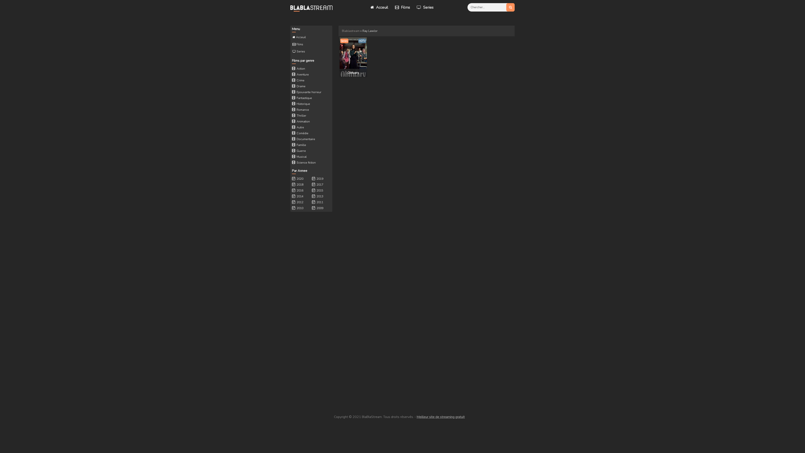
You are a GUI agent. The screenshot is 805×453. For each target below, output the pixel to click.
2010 (299, 208)
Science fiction (306, 163)
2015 (319, 191)
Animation (303, 122)
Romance (302, 110)
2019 (319, 179)
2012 (299, 202)
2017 (319, 185)
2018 (299, 185)
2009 (319, 208)
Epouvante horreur (308, 92)
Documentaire (305, 139)
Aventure (302, 75)
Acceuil (381, 7)
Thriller (301, 116)
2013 (319, 196)
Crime (300, 80)
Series (428, 7)
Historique (303, 104)
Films (405, 7)
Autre (300, 127)
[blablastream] (313, 7)
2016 (299, 191)
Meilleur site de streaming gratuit (441, 417)
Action (300, 69)
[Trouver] (510, 7)
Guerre (301, 151)
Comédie (302, 133)
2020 (299, 179)
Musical (301, 157)
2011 (319, 202)
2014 (299, 196)
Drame (300, 86)
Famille (301, 145)
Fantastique (304, 98)
